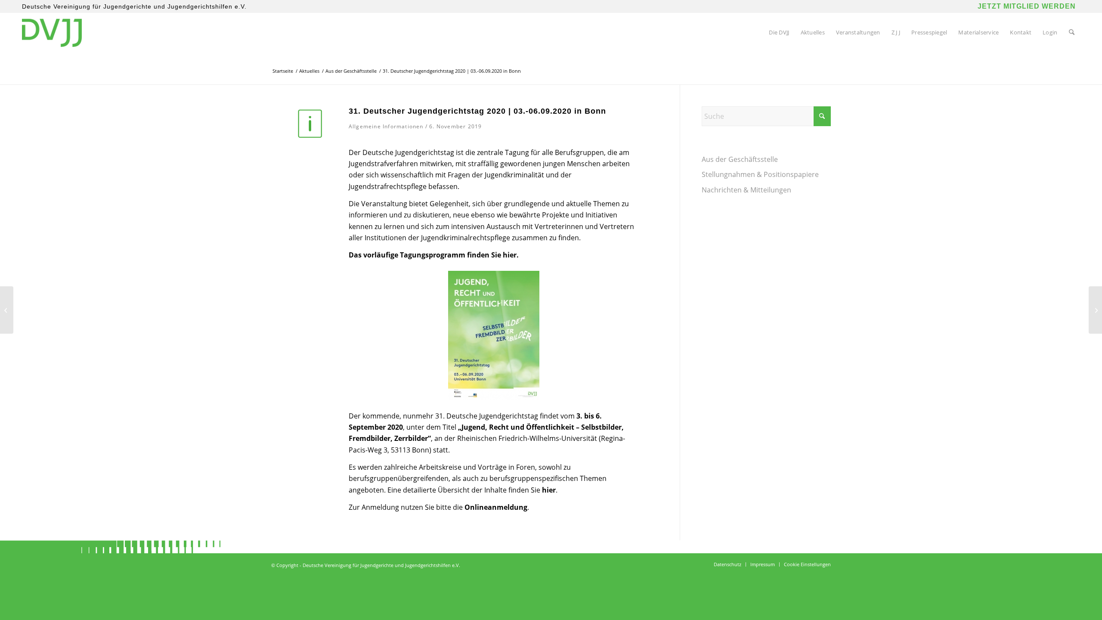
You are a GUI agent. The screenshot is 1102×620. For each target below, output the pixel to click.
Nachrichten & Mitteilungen (746, 190)
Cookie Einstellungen (807, 564)
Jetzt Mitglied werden (1027, 6)
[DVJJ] (51, 32)
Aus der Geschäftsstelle (740, 159)
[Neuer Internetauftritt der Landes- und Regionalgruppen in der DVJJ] (6, 310)
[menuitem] (779, 32)
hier (510, 255)
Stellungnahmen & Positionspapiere (760, 174)
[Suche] (1071, 32)
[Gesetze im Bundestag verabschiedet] (1095, 310)
